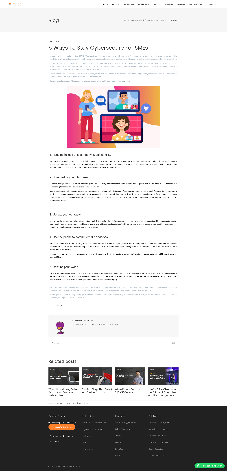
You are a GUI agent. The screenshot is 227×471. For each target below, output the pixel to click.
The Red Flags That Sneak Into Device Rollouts (97, 391)
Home (126, 20)
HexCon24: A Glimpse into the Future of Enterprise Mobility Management (163, 392)
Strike (117, 455)
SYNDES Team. (61, 467)
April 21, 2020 (53, 41)
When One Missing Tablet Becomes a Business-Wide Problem (63, 392)
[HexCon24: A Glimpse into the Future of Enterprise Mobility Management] (163, 376)
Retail (84, 443)
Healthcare (86, 436)
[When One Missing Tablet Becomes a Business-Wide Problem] (63, 376)
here (61, 306)
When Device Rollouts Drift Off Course (127, 391)
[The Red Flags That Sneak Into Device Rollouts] (97, 376)
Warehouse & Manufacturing (94, 423)
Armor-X (118, 436)
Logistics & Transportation (93, 429)
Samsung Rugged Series (125, 422)
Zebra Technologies (123, 429)
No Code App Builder (157, 436)
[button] (209, 465)
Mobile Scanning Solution (159, 442)
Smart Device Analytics (158, 429)
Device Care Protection (158, 455)
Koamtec (119, 449)
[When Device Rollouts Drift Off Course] (130, 376)
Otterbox (119, 442)
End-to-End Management (159, 422)
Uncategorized (137, 20)
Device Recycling (156, 449)
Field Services (87, 449)
